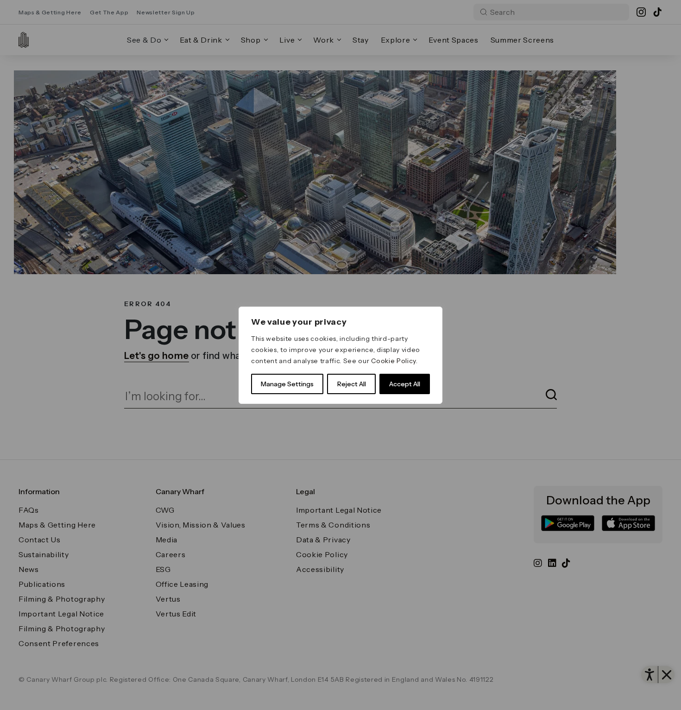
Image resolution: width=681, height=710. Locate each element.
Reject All (351, 384)
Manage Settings (287, 384)
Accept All (404, 384)
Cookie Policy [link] (393, 361)
